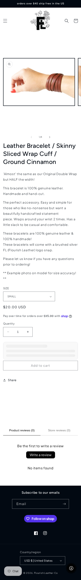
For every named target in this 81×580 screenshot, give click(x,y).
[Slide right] (49, 137)
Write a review (41, 455)
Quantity (9, 323)
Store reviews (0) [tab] (59, 430)
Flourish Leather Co (46, 573)
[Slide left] (31, 137)
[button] (5, 20)
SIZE (6, 288)
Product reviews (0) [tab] (22, 430)
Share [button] (12, 380)
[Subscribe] (64, 504)
